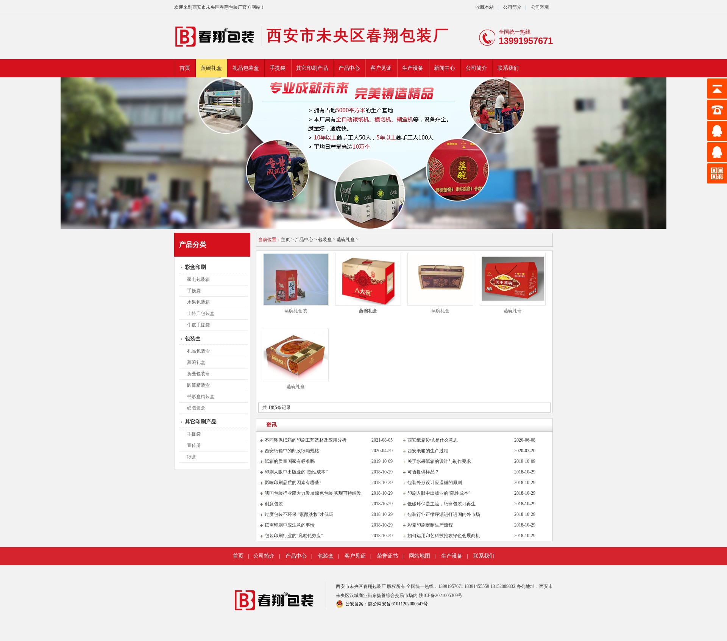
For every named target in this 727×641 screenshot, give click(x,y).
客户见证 (381, 68)
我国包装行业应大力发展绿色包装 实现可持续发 (313, 493)
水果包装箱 (198, 302)
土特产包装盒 (200, 313)
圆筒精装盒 (198, 385)
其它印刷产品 (312, 68)
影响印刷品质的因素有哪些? (293, 482)
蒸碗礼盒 (211, 68)
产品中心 (349, 68)
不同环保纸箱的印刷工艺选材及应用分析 (305, 440)
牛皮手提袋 (198, 325)
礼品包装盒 (245, 68)
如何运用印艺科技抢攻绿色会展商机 (443, 535)
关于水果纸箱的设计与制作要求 (439, 461)
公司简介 (511, 7)
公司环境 (540, 7)
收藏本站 (485, 7)
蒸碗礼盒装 (295, 310)
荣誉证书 (387, 556)
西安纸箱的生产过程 (427, 450)
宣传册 (194, 445)
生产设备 (412, 68)
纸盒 (191, 456)
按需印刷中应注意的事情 (290, 525)
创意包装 (274, 503)
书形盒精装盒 (200, 396)
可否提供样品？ (423, 472)
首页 (184, 68)
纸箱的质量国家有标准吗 (290, 461)
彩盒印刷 (195, 267)
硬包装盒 (196, 408)
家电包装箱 (198, 279)
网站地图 (419, 556)
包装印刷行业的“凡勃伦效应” (294, 535)
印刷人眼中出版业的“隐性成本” (296, 472)
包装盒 (193, 339)
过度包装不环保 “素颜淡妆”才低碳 (299, 514)
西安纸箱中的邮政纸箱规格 (292, 450)
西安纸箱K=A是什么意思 (432, 440)
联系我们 (508, 68)
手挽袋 (194, 290)
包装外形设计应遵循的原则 (434, 482)
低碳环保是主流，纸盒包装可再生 (441, 503)
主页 (285, 239)
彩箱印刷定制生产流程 (430, 525)
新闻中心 (444, 68)
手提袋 (277, 68)
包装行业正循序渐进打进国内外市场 (443, 514)
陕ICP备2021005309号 (440, 595)
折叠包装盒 (198, 373)
